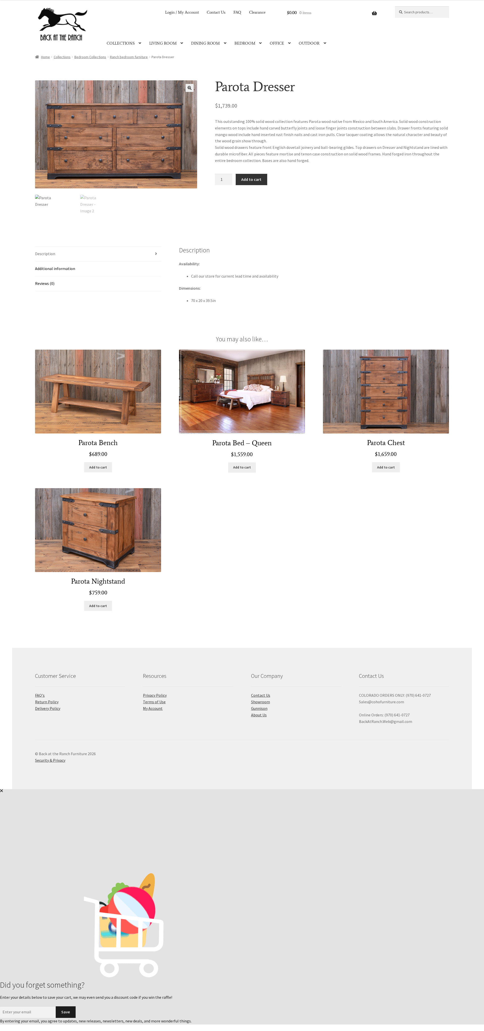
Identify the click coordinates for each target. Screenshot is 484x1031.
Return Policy (46, 701)
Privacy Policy (155, 695)
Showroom (260, 701)
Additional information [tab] (55, 268)
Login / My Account (182, 12)
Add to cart (251, 179)
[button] (190, 88)
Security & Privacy (50, 760)
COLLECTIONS (121, 43)
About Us (259, 714)
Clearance (257, 12)
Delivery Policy (47, 708)
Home (45, 57)
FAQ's (40, 695)
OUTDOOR (309, 43)
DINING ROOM (205, 43)
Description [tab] (45, 253)
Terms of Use (154, 701)
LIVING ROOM (163, 43)
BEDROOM (244, 43)
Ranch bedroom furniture (129, 57)
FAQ (237, 12)
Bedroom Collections (90, 57)
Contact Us (216, 12)
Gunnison (259, 708)
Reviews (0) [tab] (44, 283)
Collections (62, 57)
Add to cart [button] (98, 467)
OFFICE (277, 43)
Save (65, 1011)
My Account (153, 708)
